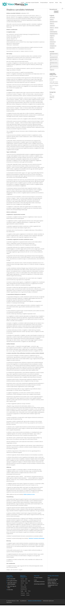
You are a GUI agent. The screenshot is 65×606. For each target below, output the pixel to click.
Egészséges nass (53, 21)
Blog (61, 2)
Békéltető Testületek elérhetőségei (36, 538)
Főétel (52, 23)
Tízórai (52, 39)
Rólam (56, 2)
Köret (56, 27)
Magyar (52, 69)
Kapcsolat (51, 2)
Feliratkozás (23, 5)
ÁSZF (49, 577)
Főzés (51, 99)
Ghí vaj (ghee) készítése (12, 580)
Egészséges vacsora (53, 63)
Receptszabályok (44, 2)
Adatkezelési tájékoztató (53, 579)
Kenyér (52, 27)
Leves (51, 29)
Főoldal (22, 2)
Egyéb (51, 19)
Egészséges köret (53, 57)
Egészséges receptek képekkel (32, 2)
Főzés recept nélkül (53, 76)
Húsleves (52, 25)
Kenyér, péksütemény (54, 67)
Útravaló (52, 47)
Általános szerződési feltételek (34, 600)
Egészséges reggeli (53, 60)
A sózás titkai (52, 88)
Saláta (51, 37)
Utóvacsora (52, 41)
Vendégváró (53, 45)
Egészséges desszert (54, 54)
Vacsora (52, 43)
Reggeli (52, 35)
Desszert (52, 17)
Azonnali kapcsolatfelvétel (39, 584)
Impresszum (9, 602)
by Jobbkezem (23, 600)
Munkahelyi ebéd (53, 33)
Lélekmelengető (53, 31)
